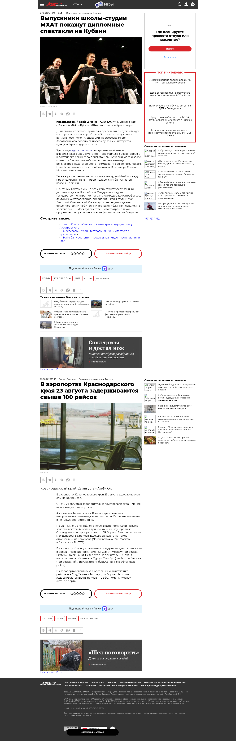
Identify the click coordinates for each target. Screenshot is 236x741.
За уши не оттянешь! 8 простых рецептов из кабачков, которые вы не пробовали (177, 440)
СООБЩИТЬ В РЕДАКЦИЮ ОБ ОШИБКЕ (158, 686)
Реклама (112, 683)
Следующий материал (92, 732)
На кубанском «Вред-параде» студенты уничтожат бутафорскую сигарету (71, 304)
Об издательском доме (76, 683)
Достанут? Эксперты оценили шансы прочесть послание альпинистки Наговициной (176, 429)
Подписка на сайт (73, 686)
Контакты (91, 686)
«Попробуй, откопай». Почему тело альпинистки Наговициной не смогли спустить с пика (176, 206)
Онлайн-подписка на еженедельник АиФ (165, 683)
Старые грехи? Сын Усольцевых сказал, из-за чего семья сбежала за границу (176, 174)
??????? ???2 (152, 218)
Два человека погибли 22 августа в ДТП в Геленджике (170, 107)
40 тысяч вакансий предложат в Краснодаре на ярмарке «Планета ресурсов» (71, 314)
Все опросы (170, 57)
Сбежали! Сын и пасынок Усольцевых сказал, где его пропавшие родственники (177, 185)
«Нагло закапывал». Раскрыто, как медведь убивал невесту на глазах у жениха (176, 163)
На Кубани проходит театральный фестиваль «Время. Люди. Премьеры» (122, 314)
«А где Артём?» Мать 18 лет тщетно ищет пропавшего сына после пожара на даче (175, 195)
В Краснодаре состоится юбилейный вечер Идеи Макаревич (66, 324)
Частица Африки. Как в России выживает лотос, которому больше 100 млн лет (175, 419)
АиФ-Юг (44, 472)
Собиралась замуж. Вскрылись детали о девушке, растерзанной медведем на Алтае (174, 398)
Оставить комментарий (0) (118, 254)
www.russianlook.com (51, 106)
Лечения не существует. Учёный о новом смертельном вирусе (175, 407)
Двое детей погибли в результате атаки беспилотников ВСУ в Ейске (170, 94)
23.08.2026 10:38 (48, 379)
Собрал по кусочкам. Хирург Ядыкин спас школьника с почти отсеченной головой (176, 153)
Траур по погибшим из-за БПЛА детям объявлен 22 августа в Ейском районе (170, 120)
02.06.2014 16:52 (47, 13)
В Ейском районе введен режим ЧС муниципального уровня (170, 81)
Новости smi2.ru (51, 369)
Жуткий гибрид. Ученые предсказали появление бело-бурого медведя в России (177, 387)
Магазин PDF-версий (130, 683)
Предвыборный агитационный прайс (118, 686)
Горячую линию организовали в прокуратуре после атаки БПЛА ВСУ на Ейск (170, 133)
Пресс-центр (98, 683)
